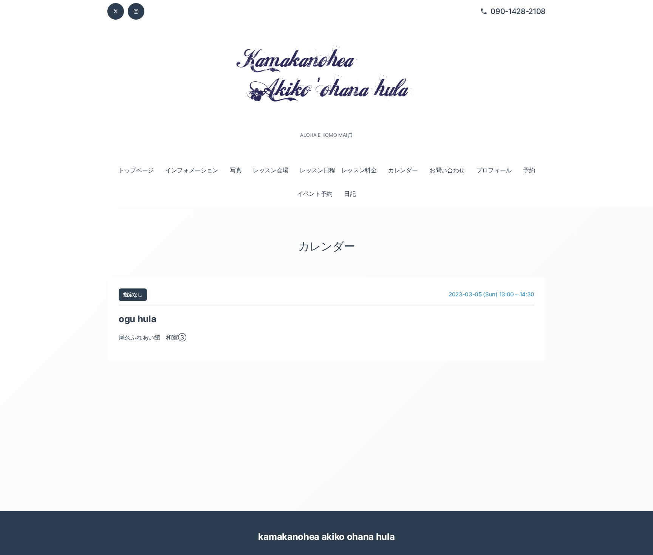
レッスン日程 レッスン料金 (338, 170)
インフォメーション (191, 170)
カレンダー (403, 170)
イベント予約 (315, 193)
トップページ (136, 170)
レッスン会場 (270, 170)
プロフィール (494, 170)
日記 (350, 193)
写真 (235, 170)
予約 (529, 170)
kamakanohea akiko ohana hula (326, 536)
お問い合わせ (447, 170)
